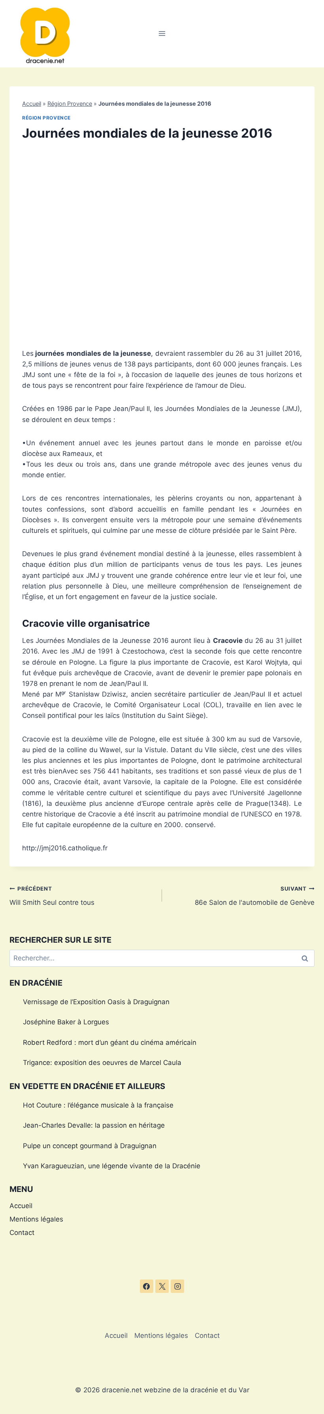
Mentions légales (36, 1219)
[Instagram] (177, 1286)
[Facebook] (146, 1286)
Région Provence (69, 103)
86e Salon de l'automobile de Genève (255, 895)
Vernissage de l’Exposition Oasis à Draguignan (96, 1002)
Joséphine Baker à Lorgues (66, 1022)
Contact (21, 1233)
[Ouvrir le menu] (162, 34)
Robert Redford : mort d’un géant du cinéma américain (109, 1042)
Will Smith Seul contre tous (51, 895)
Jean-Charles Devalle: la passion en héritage (94, 1125)
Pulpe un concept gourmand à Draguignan (89, 1146)
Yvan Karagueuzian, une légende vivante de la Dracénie (111, 1166)
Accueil (31, 103)
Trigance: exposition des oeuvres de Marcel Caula (102, 1063)
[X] (162, 1286)
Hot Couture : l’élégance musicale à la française (98, 1105)
